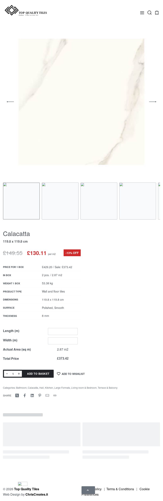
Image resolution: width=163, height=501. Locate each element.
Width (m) (10, 340)
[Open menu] (142, 12)
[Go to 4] (137, 201)
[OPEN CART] (157, 12)
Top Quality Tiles (26, 489)
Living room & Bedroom (84, 387)
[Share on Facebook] (24, 395)
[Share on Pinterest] (40, 395)
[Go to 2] (60, 201)
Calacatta (33, 387)
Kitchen (49, 387)
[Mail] (47, 395)
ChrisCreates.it (36, 494)
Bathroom (21, 387)
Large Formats (62, 387)
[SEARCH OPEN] (149, 12)
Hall (41, 387)
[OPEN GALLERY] (81, 102)
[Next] (152, 101)
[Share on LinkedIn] (32, 395)
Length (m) (11, 330)
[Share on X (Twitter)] (17, 395)
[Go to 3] (99, 201)
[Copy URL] (55, 395)
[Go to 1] (21, 201)
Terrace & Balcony (107, 387)
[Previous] (10, 101)
